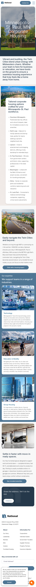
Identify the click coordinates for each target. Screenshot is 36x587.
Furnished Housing (8, 549)
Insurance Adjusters (25, 549)
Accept (9, 582)
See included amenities (14, 481)
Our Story (6, 533)
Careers (5, 546)
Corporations (23, 533)
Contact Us (25, 3)
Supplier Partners (25, 543)
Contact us (9, 501)
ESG (4, 543)
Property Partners (25, 546)
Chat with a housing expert (15, 267)
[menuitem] (6, 3)
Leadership (6, 536)
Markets (5, 539)
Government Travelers (26, 539)
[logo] (10, 516)
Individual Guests (25, 536)
